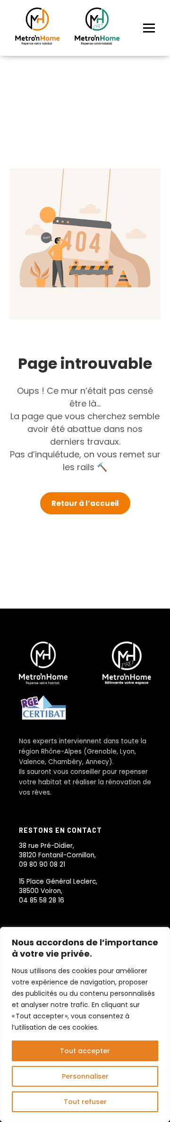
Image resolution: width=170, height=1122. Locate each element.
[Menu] (149, 28)
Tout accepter (85, 1051)
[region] (85, 1024)
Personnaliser (85, 1076)
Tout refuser (85, 1101)
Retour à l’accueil (85, 503)
